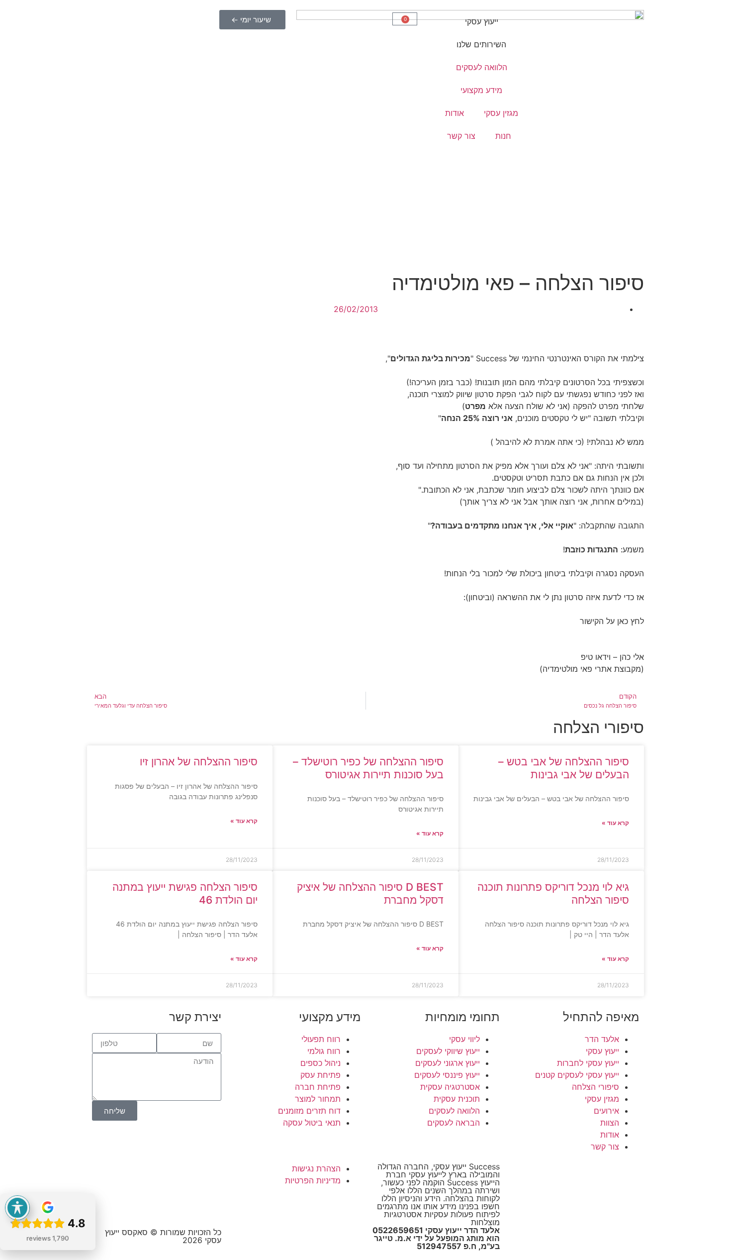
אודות (454, 113)
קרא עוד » (615, 823)
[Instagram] (154, 1174)
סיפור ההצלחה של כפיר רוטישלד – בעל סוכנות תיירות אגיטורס (368, 767)
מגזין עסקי (501, 113)
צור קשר (461, 136)
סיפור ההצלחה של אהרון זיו (199, 761)
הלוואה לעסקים (481, 67)
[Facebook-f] (181, 1174)
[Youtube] (208, 1174)
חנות (503, 136)
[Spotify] (208, 1202)
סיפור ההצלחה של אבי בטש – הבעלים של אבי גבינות (563, 767)
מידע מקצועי (481, 90)
